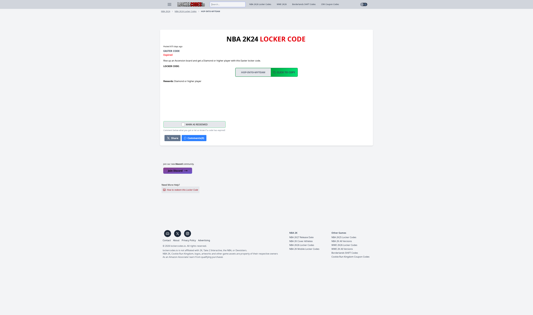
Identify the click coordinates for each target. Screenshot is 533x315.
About (176, 240)
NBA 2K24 (165, 11)
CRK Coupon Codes (330, 4)
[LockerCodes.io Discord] (167, 233)
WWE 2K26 (282, 4)
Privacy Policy (189, 240)
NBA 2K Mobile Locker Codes (304, 248)
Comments (196, 138)
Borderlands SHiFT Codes (304, 4)
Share (174, 138)
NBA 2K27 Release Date (301, 237)
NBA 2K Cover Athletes (301, 241)
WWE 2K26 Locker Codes (344, 245)
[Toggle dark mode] (364, 4)
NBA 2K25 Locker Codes (343, 237)
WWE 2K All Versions (342, 248)
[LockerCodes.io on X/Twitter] (177, 233)
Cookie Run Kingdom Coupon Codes (350, 256)
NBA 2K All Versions (341, 241)
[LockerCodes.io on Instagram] (187, 233)
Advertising (204, 240)
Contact (167, 240)
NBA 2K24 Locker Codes (186, 11)
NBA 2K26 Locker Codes (260, 4)
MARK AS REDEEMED (197, 124)
